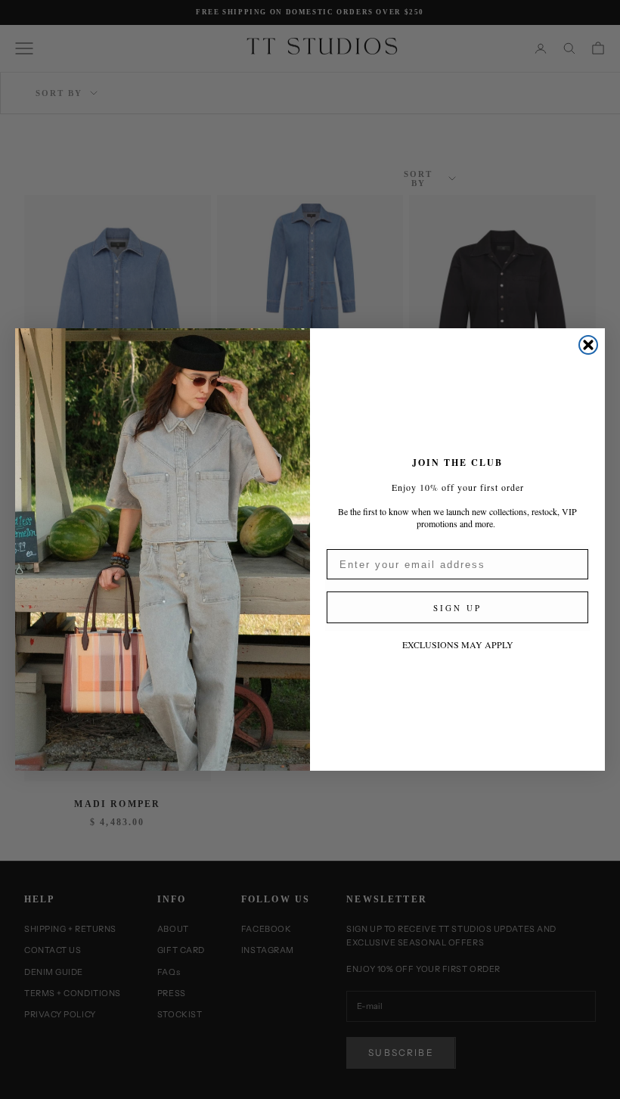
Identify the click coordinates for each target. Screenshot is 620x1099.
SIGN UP (457, 607)
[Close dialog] (588, 345)
